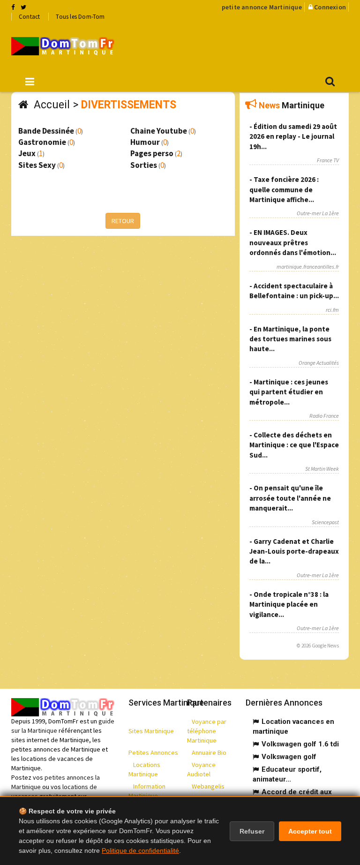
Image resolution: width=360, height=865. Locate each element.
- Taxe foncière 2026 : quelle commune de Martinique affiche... (284, 189)
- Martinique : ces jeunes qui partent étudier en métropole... (288, 391)
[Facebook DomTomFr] (13, 7)
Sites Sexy (37, 165)
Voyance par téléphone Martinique (206, 731)
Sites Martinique (151, 731)
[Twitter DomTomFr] (23, 7)
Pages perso (151, 153)
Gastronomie (42, 142)
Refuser (252, 831)
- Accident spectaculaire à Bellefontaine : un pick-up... (294, 290)
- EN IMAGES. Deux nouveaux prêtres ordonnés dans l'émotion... (292, 242)
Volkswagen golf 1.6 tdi (300, 744)
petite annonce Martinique (262, 7)
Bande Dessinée (46, 131)
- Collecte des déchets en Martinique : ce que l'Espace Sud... (294, 444)
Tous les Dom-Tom (80, 17)
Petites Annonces (153, 752)
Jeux (27, 153)
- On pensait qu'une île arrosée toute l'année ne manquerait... (290, 497)
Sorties (143, 165)
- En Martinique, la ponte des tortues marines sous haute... (290, 339)
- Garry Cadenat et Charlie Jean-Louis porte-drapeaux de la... (294, 551)
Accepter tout (310, 831)
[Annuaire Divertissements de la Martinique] (62, 46)
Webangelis (208, 786)
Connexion (330, 7)
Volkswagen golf (289, 756)
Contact (29, 17)
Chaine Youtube (158, 131)
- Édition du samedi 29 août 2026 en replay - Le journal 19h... (293, 136)
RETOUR (123, 221)
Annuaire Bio (209, 752)
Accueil (52, 104)
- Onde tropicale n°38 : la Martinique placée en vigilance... (289, 604)
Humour (145, 142)
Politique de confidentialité (140, 850)
